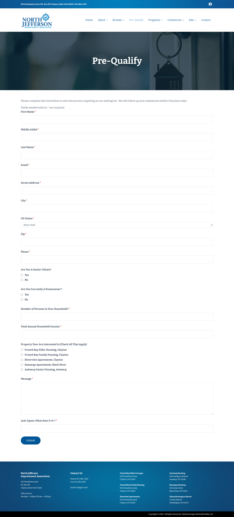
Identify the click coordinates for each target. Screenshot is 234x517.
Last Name (28, 147)
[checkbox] (22, 275)
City (24, 200)
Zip (23, 233)
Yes (27, 275)
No (26, 279)
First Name (28, 111)
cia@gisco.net (82, 487)
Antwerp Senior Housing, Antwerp (46, 369)
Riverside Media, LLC (204, 514)
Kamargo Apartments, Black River (45, 364)
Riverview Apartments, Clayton (44, 359)
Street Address (31, 182)
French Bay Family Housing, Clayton (46, 354)
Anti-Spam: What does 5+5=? (39, 420)
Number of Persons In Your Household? (45, 308)
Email (25, 165)
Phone (25, 251)
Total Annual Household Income (41, 326)
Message (27, 378)
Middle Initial (30, 129)
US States (27, 218)
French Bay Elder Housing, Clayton (46, 349)
